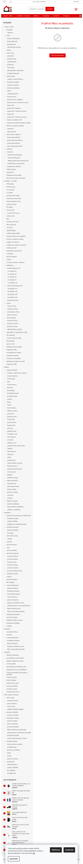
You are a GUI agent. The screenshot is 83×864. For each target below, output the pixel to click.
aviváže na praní (12, 689)
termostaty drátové (13, 143)
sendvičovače (11, 422)
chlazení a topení (12, 501)
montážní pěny (12, 747)
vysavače (10, 495)
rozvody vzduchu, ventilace (15, 262)
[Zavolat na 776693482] (6, 2)
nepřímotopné (11, 62)
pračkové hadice (12, 579)
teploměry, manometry (14, 251)
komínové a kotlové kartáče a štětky (19, 123)
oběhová (10, 33)
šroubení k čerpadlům (14, 358)
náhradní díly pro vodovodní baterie (18, 606)
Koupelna (7, 513)
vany (8, 548)
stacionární (10, 68)
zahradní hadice (12, 764)
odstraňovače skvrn (13, 692)
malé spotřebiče (12, 370)
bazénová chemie (13, 715)
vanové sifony (11, 306)
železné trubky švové (14, 201)
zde (33, 853)
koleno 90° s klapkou (14, 108)
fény (8, 382)
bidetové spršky (12, 574)
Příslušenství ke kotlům (14, 175)
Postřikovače (11, 773)
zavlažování (10, 762)
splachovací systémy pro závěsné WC (19, 515)
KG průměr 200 (12, 297)
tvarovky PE (10, 210)
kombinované (11, 59)
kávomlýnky (11, 390)
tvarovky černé (11, 204)
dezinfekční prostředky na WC (16, 667)
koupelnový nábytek (13, 614)
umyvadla (10, 533)
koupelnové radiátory (14, 166)
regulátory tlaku (12, 350)
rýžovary (10, 428)
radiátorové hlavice (13, 242)
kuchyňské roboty (13, 393)
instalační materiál (13, 73)
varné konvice (11, 451)
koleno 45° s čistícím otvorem (16, 117)
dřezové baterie (12, 643)
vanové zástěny (12, 550)
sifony (9, 303)
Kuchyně (7, 629)
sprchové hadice (12, 559)
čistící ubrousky (12, 677)
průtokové (10, 65)
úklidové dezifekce (13, 655)
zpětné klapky (11, 230)
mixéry (9, 405)
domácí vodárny (12, 721)
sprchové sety (12, 562)
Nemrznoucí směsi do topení (16, 178)
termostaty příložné (13, 137)
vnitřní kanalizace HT (13, 268)
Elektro (6, 367)
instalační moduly (12, 518)
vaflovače (10, 454)
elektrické (10, 56)
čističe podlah (11, 664)
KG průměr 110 (12, 289)
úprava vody (11, 344)
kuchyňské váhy (12, 396)
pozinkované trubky (13, 196)
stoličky (9, 626)
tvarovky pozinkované (14, 198)
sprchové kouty (12, 545)
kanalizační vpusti (12, 300)
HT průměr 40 (12, 274)
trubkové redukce (13, 85)
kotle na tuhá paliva (13, 38)
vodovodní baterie (13, 585)
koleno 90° (10, 105)
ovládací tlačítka (12, 521)
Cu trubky (10, 193)
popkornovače (12, 417)
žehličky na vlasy (12, 478)
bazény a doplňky (12, 712)
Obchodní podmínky (39, 2)
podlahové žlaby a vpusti (15, 620)
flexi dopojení (11, 318)
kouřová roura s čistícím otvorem (18, 102)
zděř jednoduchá (12, 94)
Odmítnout (56, 850)
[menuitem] (8, 16)
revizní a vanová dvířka (14, 338)
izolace (9, 260)
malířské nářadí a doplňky (15, 709)
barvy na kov (11, 706)
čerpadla (9, 30)
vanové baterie (12, 597)
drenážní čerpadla (13, 735)
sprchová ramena (12, 568)
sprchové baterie (12, 600)
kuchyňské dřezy (12, 632)
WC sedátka (10, 582)
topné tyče (10, 172)
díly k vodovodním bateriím (16, 611)
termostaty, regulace (13, 134)
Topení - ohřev (9, 27)
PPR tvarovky (11, 187)
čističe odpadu (11, 680)
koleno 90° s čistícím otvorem (16, 111)
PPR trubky (10, 184)
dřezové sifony (12, 315)
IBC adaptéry (11, 770)
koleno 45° (10, 114)
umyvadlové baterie (13, 594)
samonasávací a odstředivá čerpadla (19, 733)
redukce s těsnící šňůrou (15, 79)
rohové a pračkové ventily (15, 239)
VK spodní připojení (14, 158)
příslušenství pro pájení (14, 347)
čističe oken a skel (13, 683)
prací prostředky (12, 686)
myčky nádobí (11, 489)
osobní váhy (11, 419)
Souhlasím (69, 850)
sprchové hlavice (12, 556)
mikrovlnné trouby (13, 486)
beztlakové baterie (13, 591)
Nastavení (14, 859)
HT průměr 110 (12, 283)
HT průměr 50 (12, 277)
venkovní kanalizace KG (14, 286)
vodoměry (10, 254)
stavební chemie (12, 741)
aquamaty (10, 129)
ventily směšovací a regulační (16, 236)
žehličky (9, 475)
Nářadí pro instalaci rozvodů (16, 361)
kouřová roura (11, 97)
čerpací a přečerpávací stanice (17, 738)
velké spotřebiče (12, 481)
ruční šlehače (11, 437)
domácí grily (11, 379)
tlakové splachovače (14, 609)
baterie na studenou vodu (15, 603)
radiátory (10, 149)
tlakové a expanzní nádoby (15, 126)
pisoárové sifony (12, 323)
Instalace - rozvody (10, 181)
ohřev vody (10, 53)
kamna (9, 50)
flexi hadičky (11, 341)
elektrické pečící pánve (14, 469)
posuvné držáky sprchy (14, 571)
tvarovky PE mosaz (13, 213)
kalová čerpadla (12, 724)
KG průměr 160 (12, 294)
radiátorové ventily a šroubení (16, 245)
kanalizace (10, 265)
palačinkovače (11, 431)
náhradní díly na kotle (14, 47)
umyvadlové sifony (13, 312)
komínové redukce (13, 82)
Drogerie (7, 652)
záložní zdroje (11, 169)
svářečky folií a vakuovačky (16, 446)
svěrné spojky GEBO (13, 233)
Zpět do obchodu (57, 55)
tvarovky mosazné (13, 222)
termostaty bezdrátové (14, 140)
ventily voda (10, 216)
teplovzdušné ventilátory (15, 507)
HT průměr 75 (12, 280)
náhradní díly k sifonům (14, 329)
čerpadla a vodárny (13, 718)
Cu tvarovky (10, 190)
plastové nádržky (12, 530)
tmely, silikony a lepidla (14, 744)
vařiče (9, 457)
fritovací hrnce (12, 385)
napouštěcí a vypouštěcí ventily (17, 332)
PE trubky (10, 207)
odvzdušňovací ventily (14, 353)
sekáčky (10, 449)
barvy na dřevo (12, 703)
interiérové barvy (12, 701)
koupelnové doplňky (13, 623)
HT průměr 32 (12, 271)
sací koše (10, 228)
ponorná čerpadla (13, 727)
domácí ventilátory (13, 504)
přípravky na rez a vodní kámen (17, 670)
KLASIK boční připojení (15, 155)
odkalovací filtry (12, 364)
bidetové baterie (12, 588)
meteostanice (11, 408)
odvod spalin (11, 76)
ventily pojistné (12, 248)
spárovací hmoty (12, 759)
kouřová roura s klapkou (15, 100)
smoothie (10, 440)
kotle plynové (11, 44)
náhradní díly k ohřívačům (15, 70)
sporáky (9, 498)
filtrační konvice (12, 466)
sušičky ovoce (11, 443)
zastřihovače (11, 460)
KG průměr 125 (12, 291)
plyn (8, 219)
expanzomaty (11, 132)
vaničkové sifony (12, 309)
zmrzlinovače (11, 472)
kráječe (9, 399)
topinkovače (11, 425)
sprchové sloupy (12, 565)
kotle (8, 36)
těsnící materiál (12, 257)
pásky (9, 753)
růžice (9, 91)
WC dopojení (11, 335)
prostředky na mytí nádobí (15, 658)
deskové (10, 152)
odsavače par (11, 483)
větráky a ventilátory (14, 510)
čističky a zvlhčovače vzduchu (17, 373)
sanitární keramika (12, 527)
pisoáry (9, 542)
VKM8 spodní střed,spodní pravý (18, 161)
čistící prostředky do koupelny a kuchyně (17, 674)
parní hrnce (10, 414)
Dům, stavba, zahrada (11, 695)
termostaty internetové (14, 146)
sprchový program (13, 553)
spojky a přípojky (12, 767)
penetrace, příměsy (13, 750)
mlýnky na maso (12, 411)
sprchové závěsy (12, 617)
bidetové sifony (12, 321)
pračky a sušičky (12, 492)
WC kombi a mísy (12, 536)
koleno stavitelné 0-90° (14, 120)
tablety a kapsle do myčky (15, 661)
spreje (9, 756)
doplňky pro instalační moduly (16, 524)
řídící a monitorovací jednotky (16, 730)
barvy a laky (10, 698)
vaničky (9, 577)
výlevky (9, 539)
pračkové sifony (12, 326)
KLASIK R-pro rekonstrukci (16, 163)
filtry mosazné (11, 225)
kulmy (9, 402)
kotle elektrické (12, 41)
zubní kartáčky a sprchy (14, 463)
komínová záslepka (13, 88)
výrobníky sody (12, 434)
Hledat (50, 9)
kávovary (10, 388)
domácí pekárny (12, 376)
